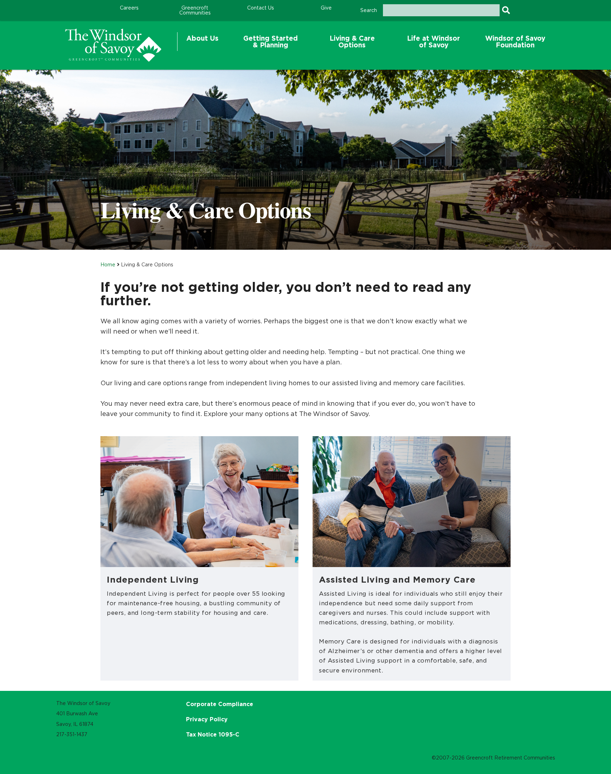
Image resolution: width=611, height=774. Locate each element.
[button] (202, 41)
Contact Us (260, 8)
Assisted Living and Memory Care (397, 579)
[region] (113, 45)
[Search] (505, 10)
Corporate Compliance (219, 704)
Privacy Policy (207, 719)
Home (107, 264)
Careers (129, 8)
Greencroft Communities (195, 10)
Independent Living (153, 579)
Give (326, 8)
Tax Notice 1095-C (212, 734)
